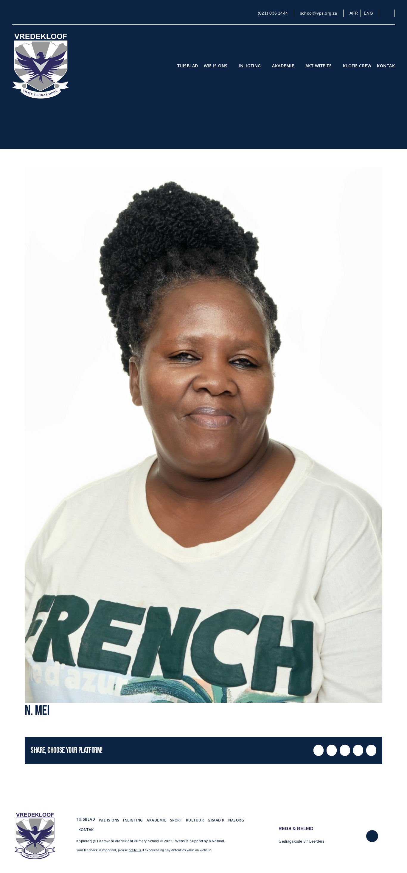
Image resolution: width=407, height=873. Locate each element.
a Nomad (216, 841)
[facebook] (372, 836)
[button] (390, 13)
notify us (135, 850)
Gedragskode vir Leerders (301, 841)
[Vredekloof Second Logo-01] (35, 815)
